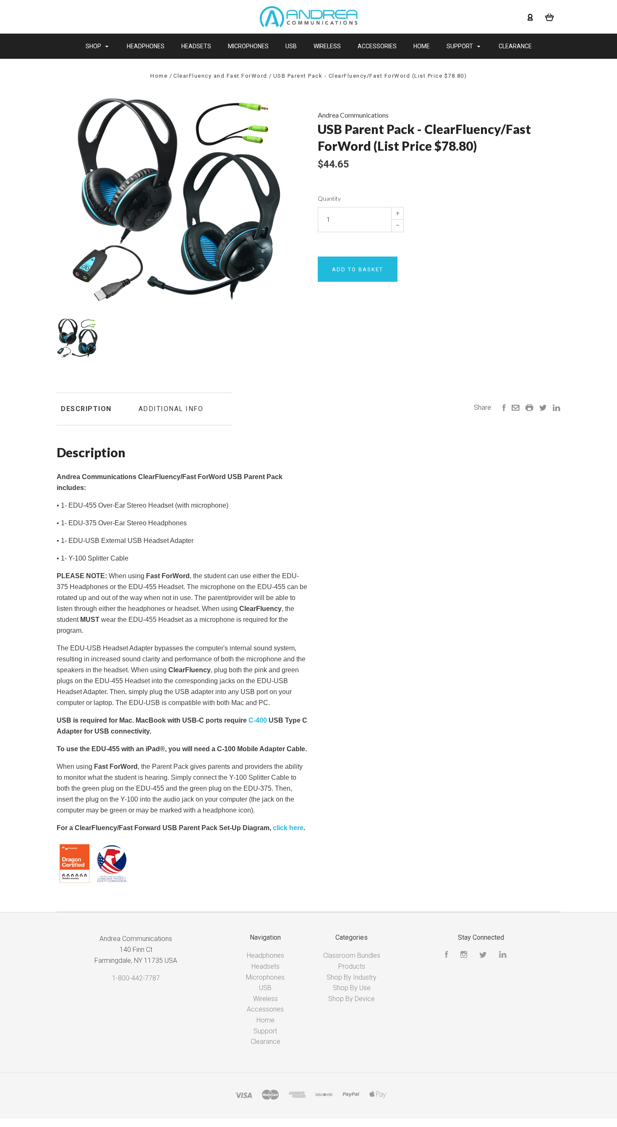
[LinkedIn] (503, 955)
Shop (94, 46)
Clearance (515, 46)
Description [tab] (86, 409)
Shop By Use (352, 988)
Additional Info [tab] (171, 409)
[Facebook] (446, 955)
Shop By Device (351, 999)
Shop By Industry (351, 977)
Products (351, 966)
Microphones (248, 46)
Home (421, 46)
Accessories (377, 46)
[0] (549, 16)
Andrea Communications (353, 115)
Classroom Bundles (351, 955)
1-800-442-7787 (136, 978)
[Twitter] (483, 955)
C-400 (257, 720)
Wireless (327, 46)
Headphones (146, 46)
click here (288, 827)
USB (291, 46)
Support (460, 46)
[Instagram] (463, 955)
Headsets (196, 46)
